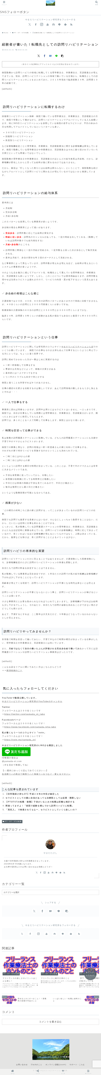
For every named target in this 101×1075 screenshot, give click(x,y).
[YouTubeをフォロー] (47, 24)
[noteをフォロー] (53, 24)
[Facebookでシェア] (45, 56)
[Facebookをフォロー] (35, 24)
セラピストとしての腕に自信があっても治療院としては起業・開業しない (43, 798)
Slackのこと (36, 1064)
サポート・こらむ (77, 1064)
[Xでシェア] (39, 56)
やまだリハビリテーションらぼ (77, 347)
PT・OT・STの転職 (13, 821)
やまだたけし (50, 853)
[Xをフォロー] (29, 24)
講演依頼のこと (15, 670)
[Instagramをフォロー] (41, 24)
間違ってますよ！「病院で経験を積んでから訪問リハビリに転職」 (40, 806)
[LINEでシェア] (56, 56)
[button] (62, 56)
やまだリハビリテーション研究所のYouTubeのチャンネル (32, 701)
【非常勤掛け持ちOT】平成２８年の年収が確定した (32, 794)
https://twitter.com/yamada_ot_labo (24, 714)
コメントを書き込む (50, 1021)
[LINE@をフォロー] (59, 24)
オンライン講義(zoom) (55, 1064)
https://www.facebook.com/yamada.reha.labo (30, 727)
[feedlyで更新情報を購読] (65, 24)
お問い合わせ (22, 1064)
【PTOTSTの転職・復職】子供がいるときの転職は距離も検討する (40, 802)
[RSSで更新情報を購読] (71, 24)
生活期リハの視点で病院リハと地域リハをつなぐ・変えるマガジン (36, 774)
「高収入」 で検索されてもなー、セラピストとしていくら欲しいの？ (41, 810)
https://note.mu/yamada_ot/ (20, 740)
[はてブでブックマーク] (50, 56)
